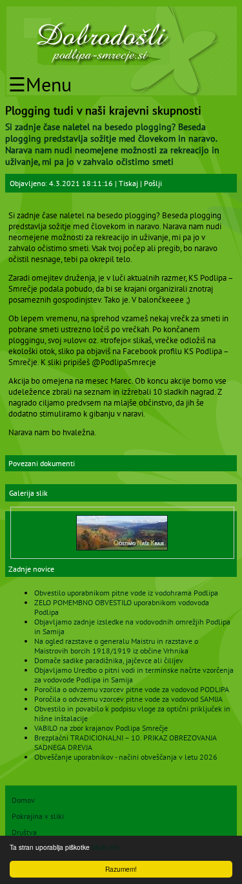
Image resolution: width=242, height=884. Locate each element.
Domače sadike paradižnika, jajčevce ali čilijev (108, 660)
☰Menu (40, 84)
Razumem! (121, 869)
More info (105, 847)
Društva (24, 832)
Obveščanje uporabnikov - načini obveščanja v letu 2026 (125, 757)
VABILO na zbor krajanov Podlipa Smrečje (101, 728)
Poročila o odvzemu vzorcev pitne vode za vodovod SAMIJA (128, 699)
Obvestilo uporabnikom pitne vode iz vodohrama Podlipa (126, 592)
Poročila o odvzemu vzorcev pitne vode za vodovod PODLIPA (131, 689)
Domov (23, 800)
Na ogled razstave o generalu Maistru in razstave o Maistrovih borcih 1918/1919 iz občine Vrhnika (116, 645)
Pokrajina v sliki (38, 816)
